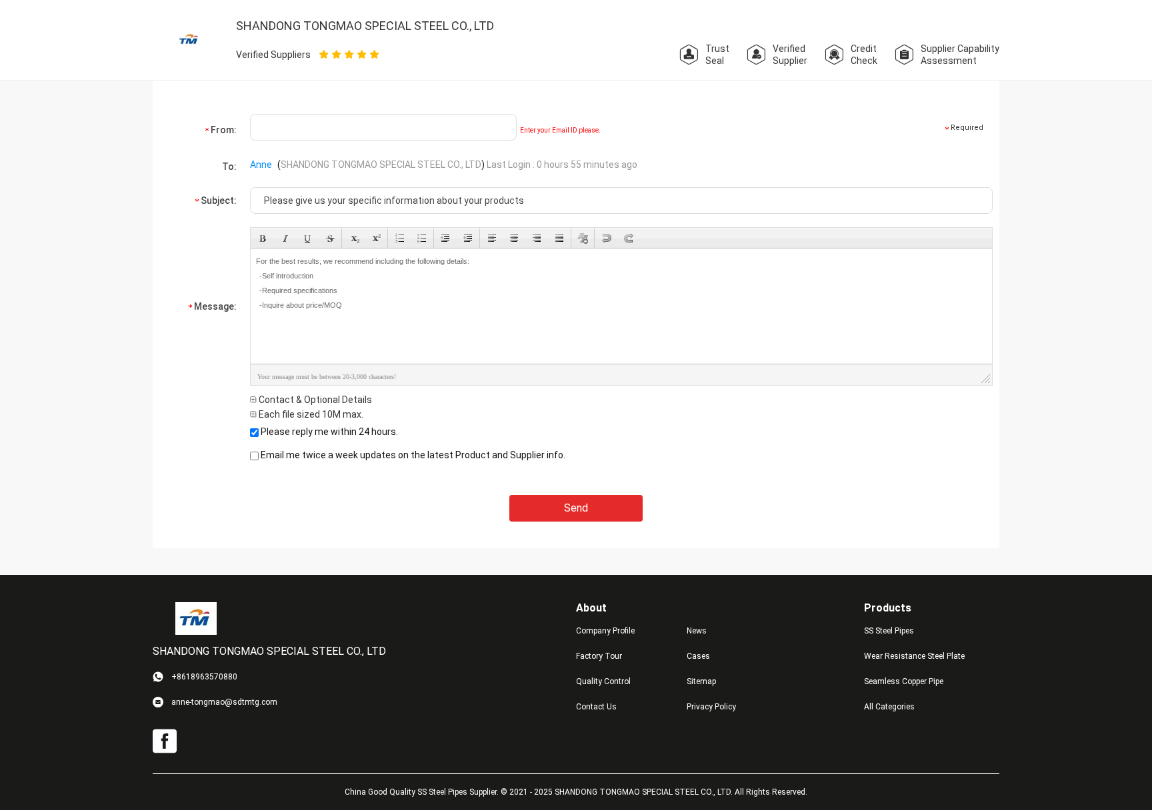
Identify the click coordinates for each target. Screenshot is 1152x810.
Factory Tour (599, 656)
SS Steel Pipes (889, 630)
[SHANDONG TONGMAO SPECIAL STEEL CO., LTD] (196, 618)
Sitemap (701, 681)
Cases (698, 656)
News (697, 630)
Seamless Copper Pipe (903, 681)
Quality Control (603, 681)
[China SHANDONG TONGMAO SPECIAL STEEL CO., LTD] (189, 39)
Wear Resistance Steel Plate (914, 656)
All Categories (889, 706)
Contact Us (596, 706)
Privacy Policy (711, 706)
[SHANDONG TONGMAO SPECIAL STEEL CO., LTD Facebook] (165, 741)
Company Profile (605, 630)
